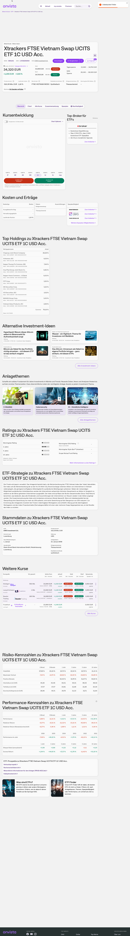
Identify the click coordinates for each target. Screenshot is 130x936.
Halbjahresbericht (10, 774)
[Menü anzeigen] (41, 6)
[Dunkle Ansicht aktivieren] (12, 1)
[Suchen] (89, 6)
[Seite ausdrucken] (95, 55)
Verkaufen (55, 69)
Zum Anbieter (89, 142)
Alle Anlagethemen (88, 420)
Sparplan (65, 106)
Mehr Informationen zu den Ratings (82, 463)
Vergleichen (73, 61)
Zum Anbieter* (90, 210)
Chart (30, 106)
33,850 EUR (68, 584)
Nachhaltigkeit (78, 106)
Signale (92, 61)
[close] (127, 3)
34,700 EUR (79, 584)
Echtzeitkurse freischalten (18, 605)
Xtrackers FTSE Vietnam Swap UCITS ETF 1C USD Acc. (29, 11)
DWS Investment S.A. (41, 61)
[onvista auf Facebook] (27, 934)
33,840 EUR (68, 590)
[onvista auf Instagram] (35, 934)
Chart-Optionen (56, 121)
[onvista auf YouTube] (31, 934)
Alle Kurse (38, 106)
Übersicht (20, 106)
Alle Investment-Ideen (87, 366)
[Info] (13, 81)
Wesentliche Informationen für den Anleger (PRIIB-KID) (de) (25, 771)
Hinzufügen (58, 61)
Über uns (117, 934)
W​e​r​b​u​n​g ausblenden (66, 26)
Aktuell (47, 6)
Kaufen (55, 75)
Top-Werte (94, 934)
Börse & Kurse (6, 11)
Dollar (78, 934)
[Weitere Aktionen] (95, 584)
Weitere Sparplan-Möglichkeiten (82, 223)
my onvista (58, 6)
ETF (12, 11)
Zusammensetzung (52, 106)
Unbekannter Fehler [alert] (109, 4)
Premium (68, 6)
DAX (62, 934)
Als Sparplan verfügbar (16, 89)
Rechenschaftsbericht (12, 768)
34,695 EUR (79, 590)
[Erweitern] (81, 61)
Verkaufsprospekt (10, 764)
